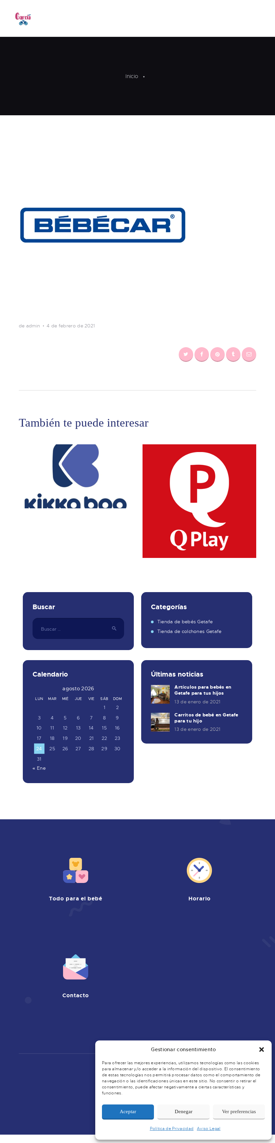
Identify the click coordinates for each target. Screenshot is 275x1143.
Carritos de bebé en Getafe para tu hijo (206, 718)
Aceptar (128, 1111)
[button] (261, 1049)
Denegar (183, 1111)
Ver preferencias (239, 1111)
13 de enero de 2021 (197, 702)
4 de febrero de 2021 (71, 326)
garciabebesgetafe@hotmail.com (83, 1025)
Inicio (131, 76)
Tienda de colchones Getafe (189, 631)
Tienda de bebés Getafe (185, 622)
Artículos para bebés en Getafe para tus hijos (202, 690)
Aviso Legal (208, 1128)
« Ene (39, 768)
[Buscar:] (78, 629)
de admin (30, 326)
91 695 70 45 (87, 1017)
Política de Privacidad (172, 1128)
